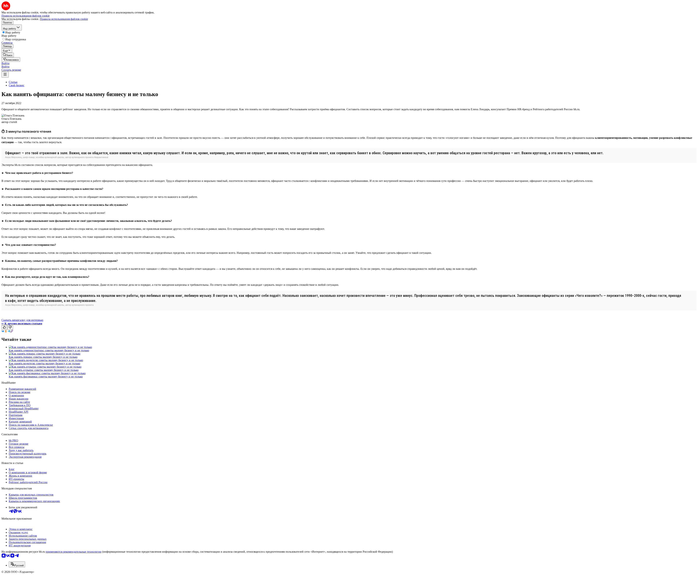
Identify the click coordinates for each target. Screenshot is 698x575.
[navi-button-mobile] (5, 75)
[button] (5, 63)
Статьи (13, 82)
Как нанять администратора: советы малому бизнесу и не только (49, 350)
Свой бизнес (16, 85)
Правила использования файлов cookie (64, 19)
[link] (7, 55)
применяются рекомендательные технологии (73, 551)
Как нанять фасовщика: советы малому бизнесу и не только (46, 376)
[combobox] (17, 564)
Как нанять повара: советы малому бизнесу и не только (43, 356)
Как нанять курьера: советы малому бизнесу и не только (44, 370)
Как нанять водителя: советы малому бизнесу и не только (44, 363)
